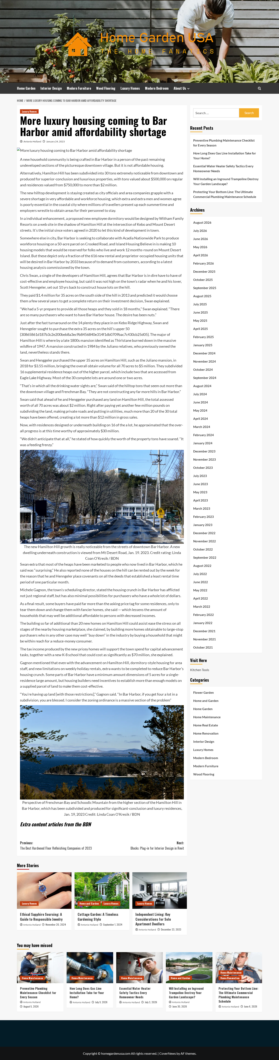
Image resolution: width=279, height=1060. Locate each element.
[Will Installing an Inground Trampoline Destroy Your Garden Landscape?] (189, 967)
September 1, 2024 (112, 924)
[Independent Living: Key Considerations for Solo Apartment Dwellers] (159, 890)
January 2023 (202, 524)
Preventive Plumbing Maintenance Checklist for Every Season (224, 143)
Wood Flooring (105, 88)
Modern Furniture (79, 88)
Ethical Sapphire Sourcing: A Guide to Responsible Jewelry (41, 917)
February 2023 (203, 516)
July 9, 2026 (101, 1002)
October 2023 (203, 467)
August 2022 (202, 565)
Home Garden (26, 88)
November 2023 (204, 459)
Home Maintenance (207, 717)
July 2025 (200, 304)
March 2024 (201, 426)
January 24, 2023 (55, 141)
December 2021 (204, 631)
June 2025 (200, 312)
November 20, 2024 (56, 924)
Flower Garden (203, 692)
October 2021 (203, 647)
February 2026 (203, 263)
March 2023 (201, 508)
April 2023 (200, 500)
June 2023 (200, 484)
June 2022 (200, 582)
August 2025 (202, 296)
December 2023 (204, 451)
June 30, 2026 (179, 1006)
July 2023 (200, 475)
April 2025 (200, 328)
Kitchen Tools (199, 670)
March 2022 (201, 606)
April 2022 (200, 598)
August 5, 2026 (31, 1006)
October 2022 (203, 549)
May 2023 (200, 492)
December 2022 (204, 533)
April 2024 (200, 418)
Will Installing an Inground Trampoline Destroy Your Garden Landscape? (226, 181)
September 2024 (204, 377)
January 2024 (202, 443)
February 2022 (203, 614)
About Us (180, 88)
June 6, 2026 (250, 1006)
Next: (157, 845)
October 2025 (203, 279)
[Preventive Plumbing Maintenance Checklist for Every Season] (40, 967)
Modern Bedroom (157, 88)
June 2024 (200, 402)
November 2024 (204, 361)
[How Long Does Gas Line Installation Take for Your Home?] (90, 967)
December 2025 (204, 271)
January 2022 (202, 622)
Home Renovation (206, 733)
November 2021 (204, 639)
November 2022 (204, 541)
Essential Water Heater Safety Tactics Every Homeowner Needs (223, 168)
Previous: (56, 845)
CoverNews (167, 1053)
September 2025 (204, 287)
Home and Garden (89, 903)
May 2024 (200, 410)
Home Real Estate (205, 725)
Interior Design (51, 88)
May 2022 (200, 590)
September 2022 (204, 557)
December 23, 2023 (171, 929)
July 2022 (200, 573)
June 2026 (200, 238)
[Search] (259, 88)
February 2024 (203, 435)
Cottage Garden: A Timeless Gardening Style (98, 917)
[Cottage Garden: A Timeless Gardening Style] (102, 890)
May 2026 (200, 247)
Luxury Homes (130, 88)
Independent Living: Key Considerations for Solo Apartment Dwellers (153, 919)
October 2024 (203, 369)
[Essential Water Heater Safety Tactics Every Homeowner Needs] (139, 967)
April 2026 (200, 255)
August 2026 (202, 222)
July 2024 (200, 394)
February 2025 (203, 336)
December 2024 (204, 353)
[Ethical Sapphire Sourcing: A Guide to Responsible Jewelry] (44, 890)
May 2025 (200, 320)
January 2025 (202, 345)
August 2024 (202, 386)
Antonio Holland (32, 141)
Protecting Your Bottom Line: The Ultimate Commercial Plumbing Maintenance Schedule (224, 194)
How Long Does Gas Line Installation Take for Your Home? (224, 155)
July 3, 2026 (151, 1002)
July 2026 (200, 230)
